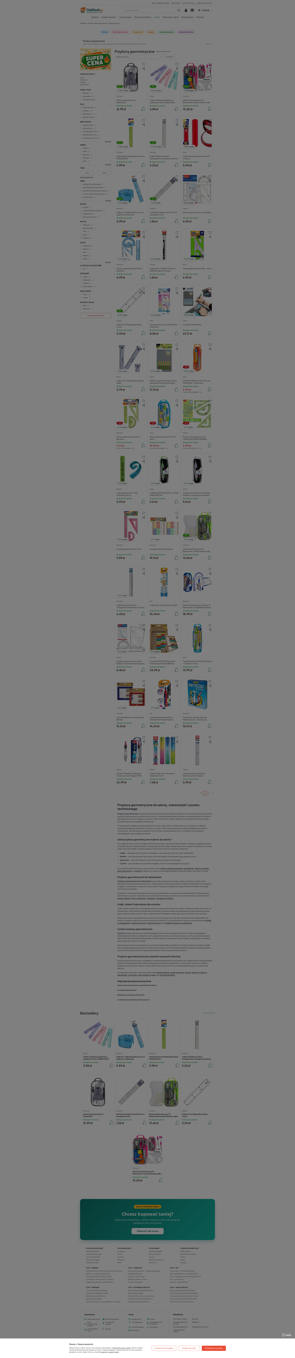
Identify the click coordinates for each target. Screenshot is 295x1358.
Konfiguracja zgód (189, 1348)
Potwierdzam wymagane (164, 1348)
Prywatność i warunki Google (109, 1352)
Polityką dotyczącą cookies (121, 1348)
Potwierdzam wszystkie (214, 1348)
